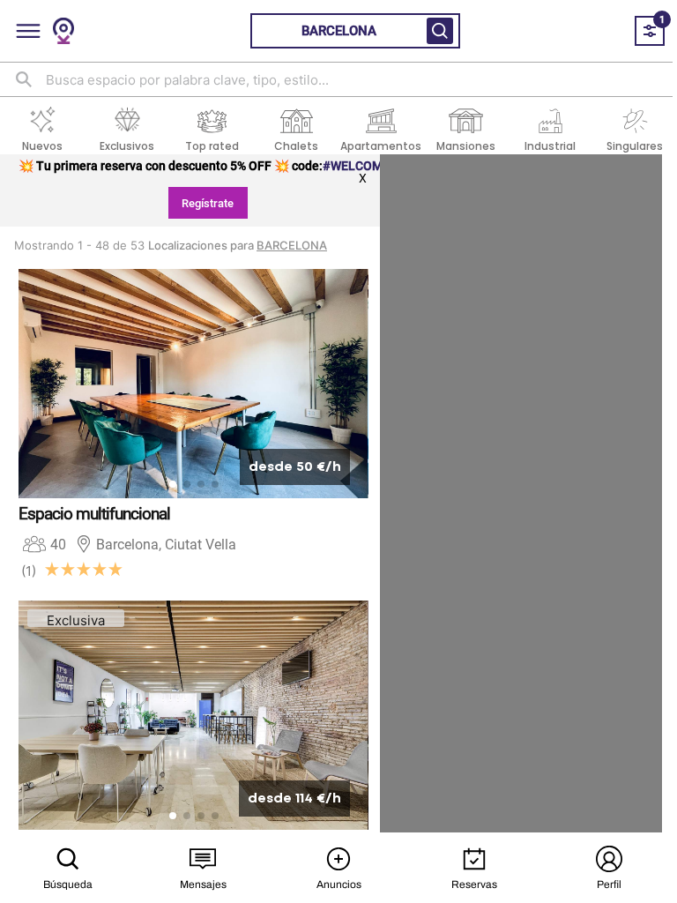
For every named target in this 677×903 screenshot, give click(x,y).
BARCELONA (292, 245)
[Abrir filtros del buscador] (440, 31)
